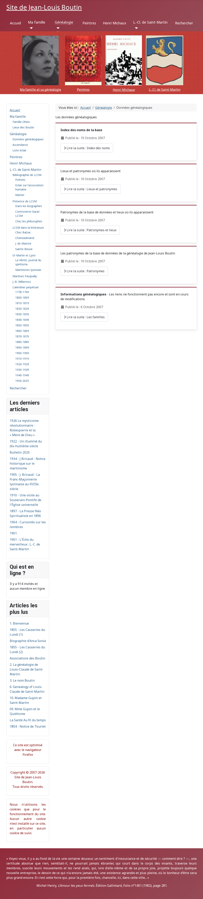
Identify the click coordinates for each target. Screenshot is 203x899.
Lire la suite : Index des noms (88, 148)
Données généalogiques (28, 139)
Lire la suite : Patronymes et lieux (91, 230)
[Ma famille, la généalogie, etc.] (40, 60)
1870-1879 (22, 336)
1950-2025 (22, 381)
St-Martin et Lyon (23, 255)
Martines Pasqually (24, 276)
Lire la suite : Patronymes (85, 271)
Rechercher (184, 23)
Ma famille (36, 22)
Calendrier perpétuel (25, 287)
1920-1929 (22, 364)
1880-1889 (22, 342)
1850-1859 (22, 325)
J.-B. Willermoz (21, 282)
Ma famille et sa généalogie (40, 89)
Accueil (15, 23)
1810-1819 (22, 303)
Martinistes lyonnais (28, 270)
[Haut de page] (196, 892)
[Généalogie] (57, 28)
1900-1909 (22, 353)
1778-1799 (22, 292)
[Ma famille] (30, 28)
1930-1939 (22, 370)
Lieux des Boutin (23, 127)
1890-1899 (22, 347)
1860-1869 (22, 331)
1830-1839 (22, 314)
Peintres (89, 23)
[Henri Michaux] (123, 60)
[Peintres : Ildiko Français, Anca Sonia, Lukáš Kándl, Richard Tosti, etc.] (83, 60)
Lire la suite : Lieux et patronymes (91, 189)
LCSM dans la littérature (28, 227)
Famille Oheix (21, 122)
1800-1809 (22, 297)
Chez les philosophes (28, 221)
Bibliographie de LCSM (26, 175)
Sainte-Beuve (24, 249)
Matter (19, 195)
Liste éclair (19, 150)
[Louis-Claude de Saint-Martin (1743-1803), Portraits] (164, 60)
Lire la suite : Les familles (85, 317)
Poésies (20, 180)
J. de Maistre (23, 243)
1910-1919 (22, 358)
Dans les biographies (28, 206)
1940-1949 (22, 375)
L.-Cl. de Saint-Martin (150, 22)
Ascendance (20, 145)
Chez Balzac (23, 232)
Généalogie (64, 22)
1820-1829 (22, 308)
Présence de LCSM (24, 201)
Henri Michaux (114, 23)
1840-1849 (22, 320)
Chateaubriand (24, 238)
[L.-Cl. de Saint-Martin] (135, 28)
